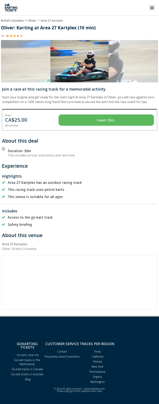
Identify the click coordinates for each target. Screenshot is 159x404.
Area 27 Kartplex (52, 20)
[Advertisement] (79, 282)
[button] (152, 7)
